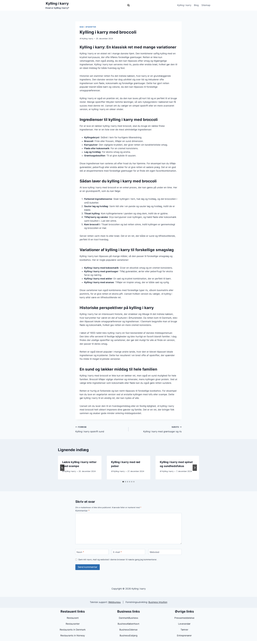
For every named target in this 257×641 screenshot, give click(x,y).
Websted (154, 552)
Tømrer (184, 629)
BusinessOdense (128, 629)
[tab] (123, 481)
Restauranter (73, 623)
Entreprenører (184, 635)
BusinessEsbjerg (128, 635)
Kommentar (82, 510)
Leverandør (184, 623)
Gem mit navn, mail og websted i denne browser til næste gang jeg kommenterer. (117, 559)
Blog (196, 5)
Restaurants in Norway (72, 635)
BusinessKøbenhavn (128, 623)
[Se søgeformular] (128, 5)
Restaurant (73, 618)
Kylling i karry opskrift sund (89, 429)
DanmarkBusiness (128, 618)
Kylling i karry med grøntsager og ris (162, 429)
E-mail (117, 552)
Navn (80, 552)
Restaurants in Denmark (73, 629)
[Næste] (195, 467)
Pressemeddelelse (184, 618)
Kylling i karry (184, 5)
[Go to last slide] (62, 467)
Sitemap (205, 5)
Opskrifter (90, 27)
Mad (82, 27)
